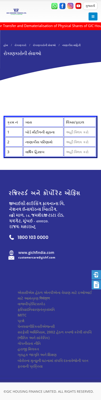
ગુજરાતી (90, 6)
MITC (22, 315)
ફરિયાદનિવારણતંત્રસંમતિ (36, 309)
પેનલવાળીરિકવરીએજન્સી (36, 326)
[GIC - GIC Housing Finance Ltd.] (16, 12)
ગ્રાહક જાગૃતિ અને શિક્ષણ (37, 354)
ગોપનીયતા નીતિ (29, 343)
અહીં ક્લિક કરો (77, 132)
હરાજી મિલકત (28, 349)
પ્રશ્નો (21, 320)
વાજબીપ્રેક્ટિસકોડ (31, 303)
